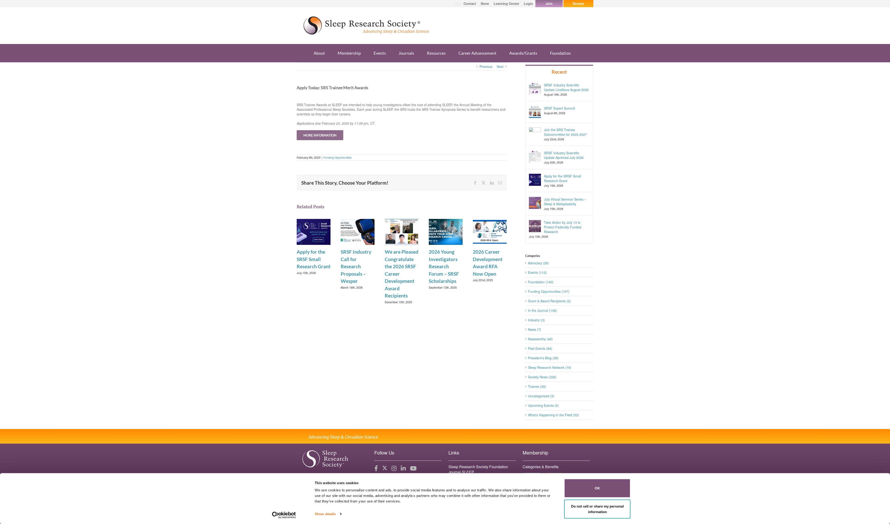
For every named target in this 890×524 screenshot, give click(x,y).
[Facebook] (376, 468)
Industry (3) (536, 320)
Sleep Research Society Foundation (478, 466)
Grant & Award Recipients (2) (549, 301)
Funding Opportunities (338, 157)
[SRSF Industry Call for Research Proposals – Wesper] (358, 231)
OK (597, 488)
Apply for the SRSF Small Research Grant (314, 259)
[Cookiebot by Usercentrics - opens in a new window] (284, 514)
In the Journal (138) (542, 310)
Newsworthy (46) (540, 339)
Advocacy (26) (538, 263)
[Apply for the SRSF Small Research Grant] (314, 231)
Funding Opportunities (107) (548, 291)
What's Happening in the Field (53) (553, 415)
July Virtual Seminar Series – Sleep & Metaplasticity (565, 201)
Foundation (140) (540, 282)
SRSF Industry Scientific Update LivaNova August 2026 (566, 87)
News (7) (534, 329)
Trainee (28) (537, 386)
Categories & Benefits (541, 466)
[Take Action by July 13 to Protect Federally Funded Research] (535, 225)
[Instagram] (394, 468)
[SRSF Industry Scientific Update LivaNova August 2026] (535, 88)
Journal (461, 472)
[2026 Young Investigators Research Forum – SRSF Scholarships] (446, 231)
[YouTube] (413, 468)
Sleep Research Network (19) (549, 367)
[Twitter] (384, 468)
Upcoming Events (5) (543, 405)
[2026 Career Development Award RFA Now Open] (490, 231)
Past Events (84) (540, 348)
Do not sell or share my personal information (597, 509)
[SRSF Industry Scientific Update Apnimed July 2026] (535, 156)
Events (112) (537, 272)
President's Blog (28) (543, 358)
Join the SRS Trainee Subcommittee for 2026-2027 (565, 132)
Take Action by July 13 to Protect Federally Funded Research (562, 227)
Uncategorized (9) (541, 396)
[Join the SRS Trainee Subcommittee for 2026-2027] (535, 132)
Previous (486, 66)
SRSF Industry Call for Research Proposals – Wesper (356, 266)
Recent (559, 72)
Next (500, 66)
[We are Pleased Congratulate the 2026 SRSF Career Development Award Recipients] (402, 231)
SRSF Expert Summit (559, 108)
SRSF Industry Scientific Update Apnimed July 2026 (564, 155)
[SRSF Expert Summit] (535, 111)
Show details (325, 514)
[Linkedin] (403, 468)
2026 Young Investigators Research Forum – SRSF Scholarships (444, 266)
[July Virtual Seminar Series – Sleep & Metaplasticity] (535, 202)
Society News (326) (542, 377)
